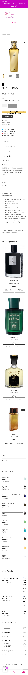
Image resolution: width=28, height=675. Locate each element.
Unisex (8, 34)
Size (3, 98)
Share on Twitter (9, 129)
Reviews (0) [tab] (6, 151)
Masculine (7, 632)
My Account (4, 672)
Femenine (7, 628)
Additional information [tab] (11, 146)
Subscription (8, 640)
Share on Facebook (10, 131)
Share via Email (9, 135)
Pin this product (9, 133)
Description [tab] (6, 142)
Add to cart (12, 106)
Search (14, 672)
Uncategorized (8, 650)
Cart (22, 671)
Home (4, 34)
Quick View (20, 290)
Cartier (7, 124)
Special (8, 646)
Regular (8, 645)
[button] (24, 42)
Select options (8, 290)
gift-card (6, 655)
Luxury (8, 643)
